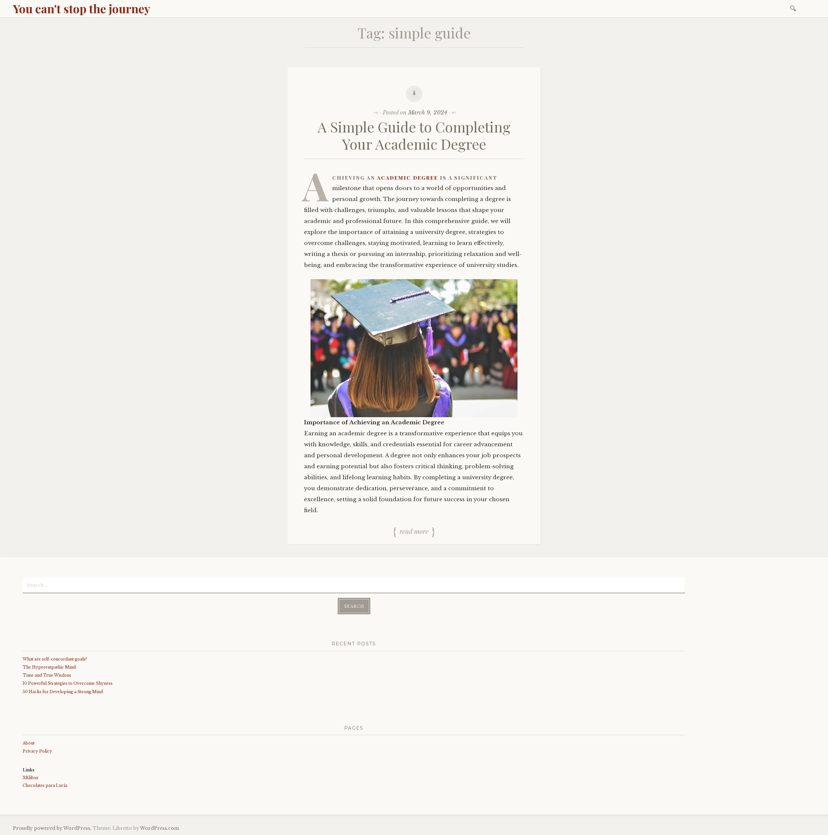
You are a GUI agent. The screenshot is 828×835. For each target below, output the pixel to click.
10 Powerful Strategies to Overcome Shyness (68, 683)
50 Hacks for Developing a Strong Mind (63, 691)
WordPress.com (159, 828)
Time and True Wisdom (47, 675)
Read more (414, 531)
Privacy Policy (37, 751)
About (29, 743)
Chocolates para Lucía (45, 785)
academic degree (407, 177)
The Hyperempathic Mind (49, 667)
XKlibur (30, 777)
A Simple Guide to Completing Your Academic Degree (414, 135)
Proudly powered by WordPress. (52, 828)
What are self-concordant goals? (55, 659)
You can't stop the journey (81, 8)
